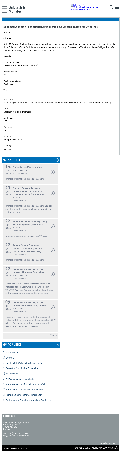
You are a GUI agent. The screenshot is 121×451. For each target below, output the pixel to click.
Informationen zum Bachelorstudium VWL (25, 384)
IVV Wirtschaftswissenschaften (20, 379)
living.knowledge (107, 443)
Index (6, 449)
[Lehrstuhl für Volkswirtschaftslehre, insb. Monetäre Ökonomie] (88, 7)
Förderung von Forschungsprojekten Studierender (29, 400)
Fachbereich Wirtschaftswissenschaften (25, 363)
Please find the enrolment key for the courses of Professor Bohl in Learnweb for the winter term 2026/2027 (27, 287)
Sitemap (15, 449)
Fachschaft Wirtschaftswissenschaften (24, 395)
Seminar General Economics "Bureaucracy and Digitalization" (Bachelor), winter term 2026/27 (29, 248)
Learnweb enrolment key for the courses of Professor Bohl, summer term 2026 (29, 305)
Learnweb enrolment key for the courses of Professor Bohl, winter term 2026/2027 (29, 272)
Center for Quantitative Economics (22, 368)
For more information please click (21, 179)
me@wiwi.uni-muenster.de (16, 436)
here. (44, 236)
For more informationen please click (22, 236)
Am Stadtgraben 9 (11, 425)
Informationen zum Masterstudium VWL (24, 390)
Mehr (54, 336)
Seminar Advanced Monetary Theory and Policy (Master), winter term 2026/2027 (30, 224)
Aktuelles (14, 160)
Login (24, 449)
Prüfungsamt (12, 374)
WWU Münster (12, 352)
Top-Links (14, 344)
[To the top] (116, 448)
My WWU (10, 358)
